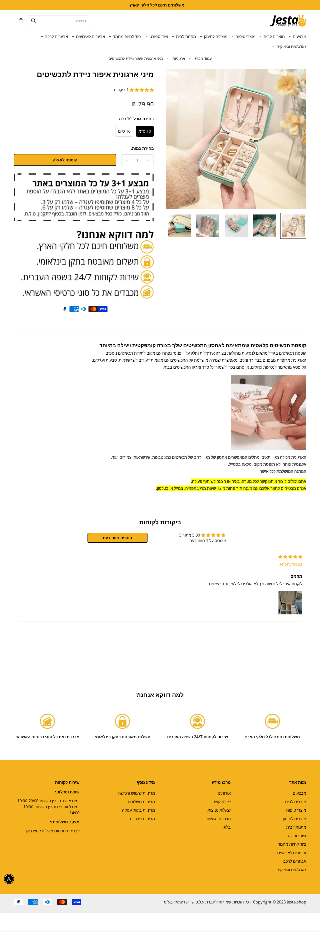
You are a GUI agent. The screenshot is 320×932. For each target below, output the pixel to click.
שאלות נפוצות (219, 810)
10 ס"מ (144, 131)
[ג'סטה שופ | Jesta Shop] (288, 21)
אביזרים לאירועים (90, 36)
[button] (21, 21)
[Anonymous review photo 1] (290, 603)
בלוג (227, 827)
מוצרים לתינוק (216, 36)
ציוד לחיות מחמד (127, 36)
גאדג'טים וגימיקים (291, 46)
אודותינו (224, 793)
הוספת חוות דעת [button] (117, 538)
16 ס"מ (124, 131)
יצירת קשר (222, 801)
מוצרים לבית (274, 36)
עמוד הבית (203, 58)
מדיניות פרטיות (142, 818)
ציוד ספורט (159, 36)
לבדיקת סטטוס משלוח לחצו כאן (53, 831)
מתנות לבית (186, 36)
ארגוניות (178, 58)
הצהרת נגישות (218, 818)
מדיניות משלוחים (140, 801)
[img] (290, 556)
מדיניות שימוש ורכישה (136, 793)
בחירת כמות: (142, 148)
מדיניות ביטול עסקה (138, 810)
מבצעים (299, 36)
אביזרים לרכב (56, 36)
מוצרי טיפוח (246, 36)
